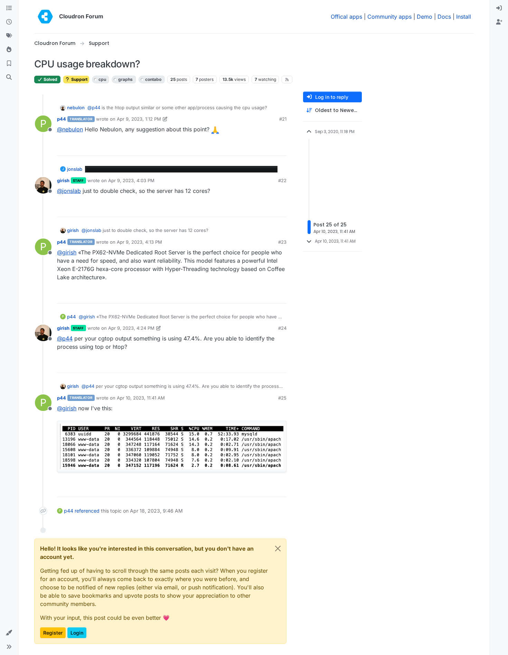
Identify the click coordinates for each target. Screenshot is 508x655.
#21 (282, 119)
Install (463, 16)
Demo (424, 16)
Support (78, 79)
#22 (282, 180)
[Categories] (9, 8)
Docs (444, 16)
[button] (9, 632)
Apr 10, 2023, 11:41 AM (141, 398)
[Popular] (9, 49)
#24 (282, 328)
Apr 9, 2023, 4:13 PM (139, 242)
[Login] (499, 8)
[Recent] (9, 22)
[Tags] (9, 35)
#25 (282, 398)
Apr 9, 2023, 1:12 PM (139, 119)
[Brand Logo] (45, 16)
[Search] (9, 77)
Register (53, 633)
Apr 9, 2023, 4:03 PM (131, 180)
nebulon (76, 107)
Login (76, 633)
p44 (61, 119)
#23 (282, 242)
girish (63, 180)
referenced (87, 511)
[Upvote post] (270, 147)
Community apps (389, 16)
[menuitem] (499, 8)
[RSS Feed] (287, 79)
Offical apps (346, 16)
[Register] (499, 22)
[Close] (278, 548)
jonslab (74, 169)
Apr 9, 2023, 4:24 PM (131, 328)
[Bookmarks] (9, 63)
